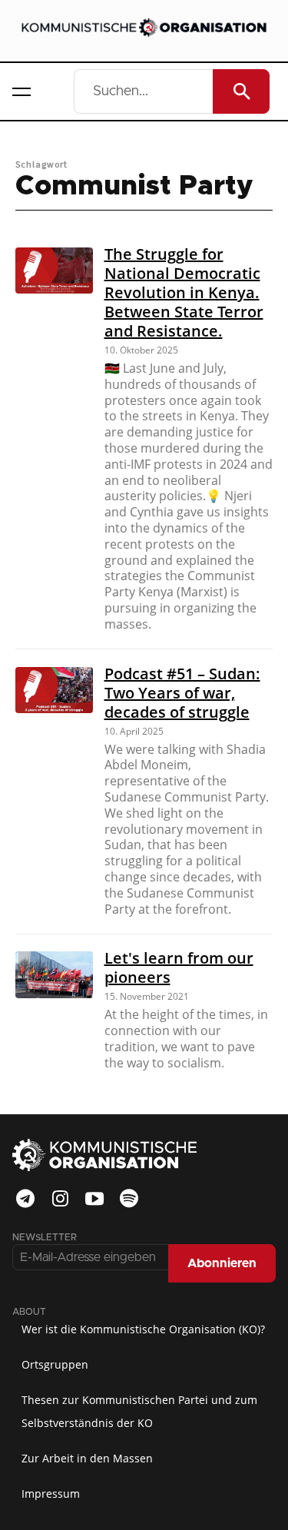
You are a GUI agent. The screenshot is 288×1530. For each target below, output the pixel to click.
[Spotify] (129, 1199)
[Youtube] (94, 1199)
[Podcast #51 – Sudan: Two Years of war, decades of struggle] (54, 690)
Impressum (51, 1493)
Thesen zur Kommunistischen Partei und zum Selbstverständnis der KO (139, 1411)
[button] (21, 91)
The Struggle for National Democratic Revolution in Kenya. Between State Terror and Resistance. (183, 292)
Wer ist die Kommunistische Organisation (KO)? (143, 1329)
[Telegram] (25, 1199)
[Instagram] (60, 1199)
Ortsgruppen (55, 1364)
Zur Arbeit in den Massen (87, 1458)
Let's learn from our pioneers (178, 967)
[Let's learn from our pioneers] (54, 974)
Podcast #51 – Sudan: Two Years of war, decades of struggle (182, 692)
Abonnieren (222, 1263)
